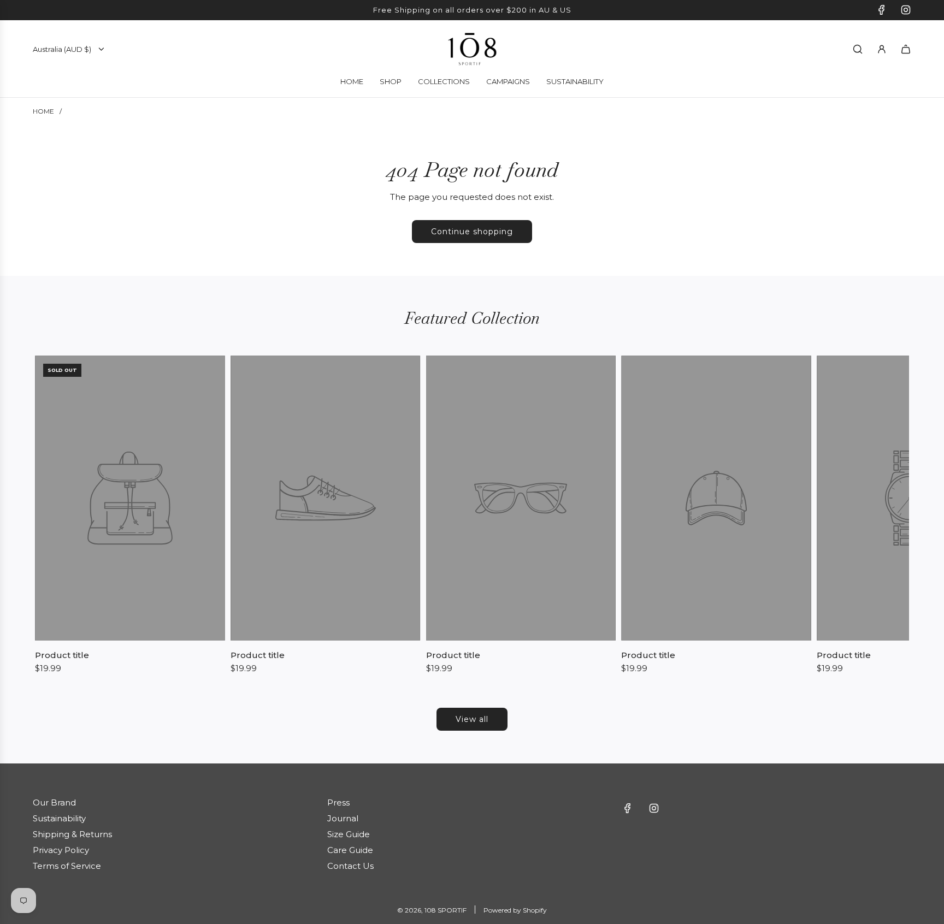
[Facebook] (882, 9)
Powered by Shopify (515, 910)
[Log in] (882, 49)
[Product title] (130, 498)
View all (472, 719)
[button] (47, 515)
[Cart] (906, 49)
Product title (62, 655)
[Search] (858, 49)
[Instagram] (906, 9)
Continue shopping (472, 231)
